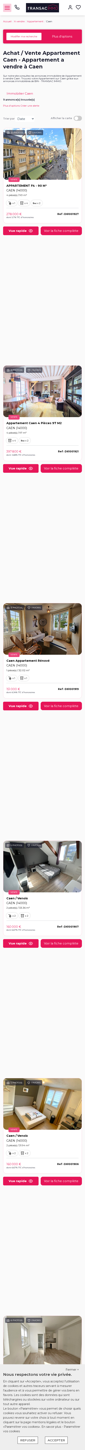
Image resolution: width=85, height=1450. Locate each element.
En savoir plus (51, 1427)
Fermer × (72, 1369)
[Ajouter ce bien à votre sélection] (29, 133)
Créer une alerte (29, 105)
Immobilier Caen (20, 93)
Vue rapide (18, 231)
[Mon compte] (70, 8)
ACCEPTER (56, 1440)
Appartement (35, 21)
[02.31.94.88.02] (17, 9)
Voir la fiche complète (61, 231)
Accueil (7, 21)
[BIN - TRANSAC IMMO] (42, 7)
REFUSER (27, 1440)
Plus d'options (62, 36)
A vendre (19, 21)
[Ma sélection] (78, 8)
